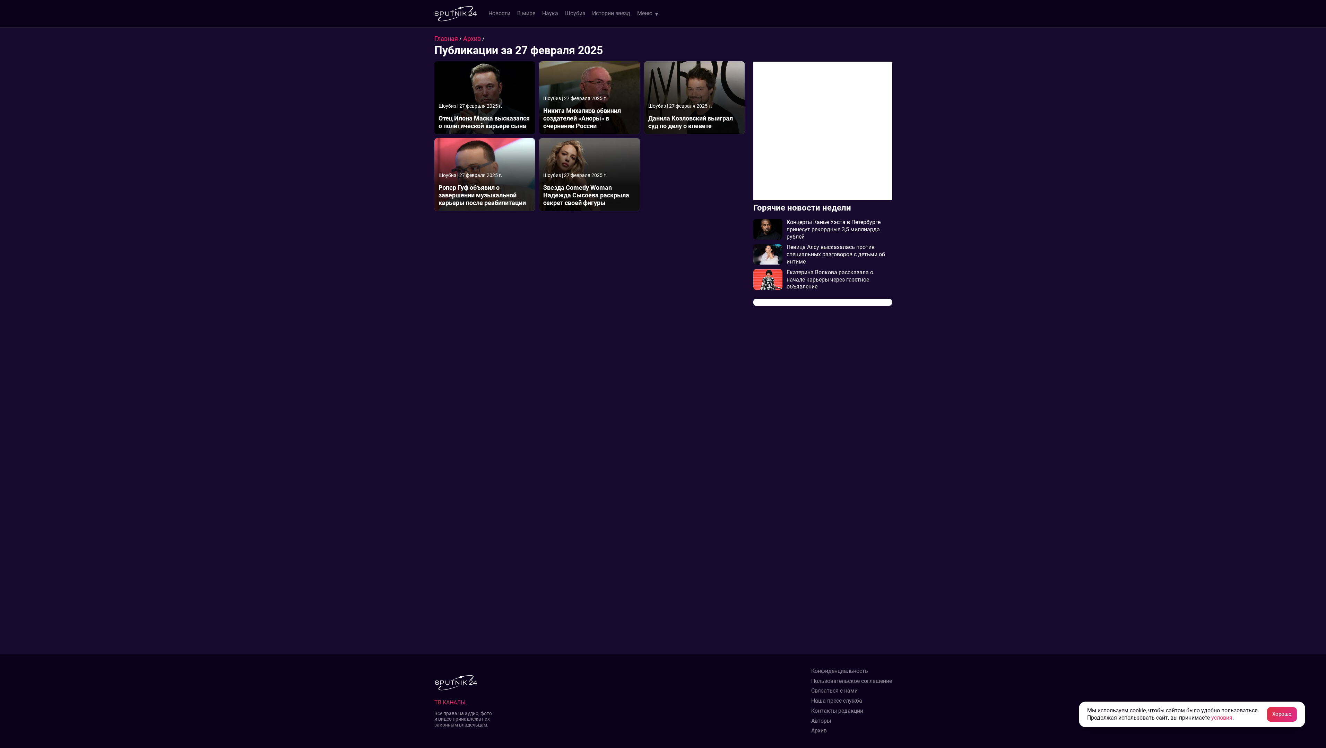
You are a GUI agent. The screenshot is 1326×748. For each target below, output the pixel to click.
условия (1221, 717)
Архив (472, 38)
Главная (446, 38)
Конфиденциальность (839, 671)
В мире (526, 13)
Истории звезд (611, 13)
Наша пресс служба (836, 701)
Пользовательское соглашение (851, 681)
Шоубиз (575, 13)
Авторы (821, 721)
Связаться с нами (834, 691)
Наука (550, 13)
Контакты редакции (837, 711)
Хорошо (1282, 714)
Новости (499, 13)
